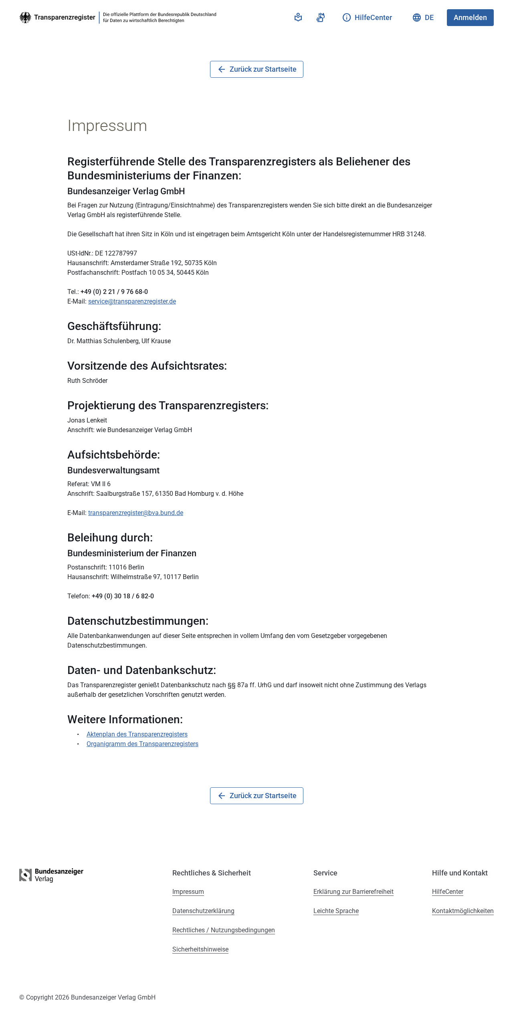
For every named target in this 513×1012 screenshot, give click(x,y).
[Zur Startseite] (119, 18)
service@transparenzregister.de (132, 301)
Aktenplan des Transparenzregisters (137, 734)
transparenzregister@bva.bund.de (135, 513)
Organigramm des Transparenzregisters (142, 744)
